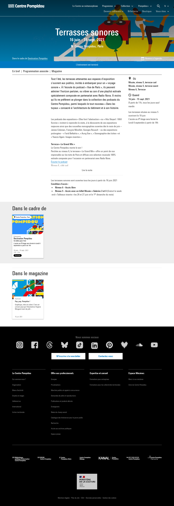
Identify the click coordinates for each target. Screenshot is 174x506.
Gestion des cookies (109, 498)
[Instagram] (19, 346)
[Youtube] (154, 346)
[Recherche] (158, 6)
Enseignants (55, 407)
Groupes (54, 379)
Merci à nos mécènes (135, 379)
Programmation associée (35, 71)
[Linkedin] (94, 346)
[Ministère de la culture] (87, 482)
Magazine (57, 71)
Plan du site (75, 498)
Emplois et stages (18, 396)
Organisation (16, 385)
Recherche (54, 423)
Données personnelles (93, 498)
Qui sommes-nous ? (19, 379)
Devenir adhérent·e (115, 11)
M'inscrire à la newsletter (68, 356)
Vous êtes (161, 11)
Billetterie (133, 11)
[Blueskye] (64, 346)
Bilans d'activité (17, 390)
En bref (16, 71)
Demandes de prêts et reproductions (63, 396)
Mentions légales (64, 498)
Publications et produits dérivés (62, 401)
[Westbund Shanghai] (135, 460)
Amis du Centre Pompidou (137, 385)
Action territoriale (18, 412)
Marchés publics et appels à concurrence (65, 390)
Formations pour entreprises (99, 379)
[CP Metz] (67, 460)
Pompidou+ (143, 5)
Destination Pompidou (38, 58)
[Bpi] (22, 460)
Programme (107, 5)
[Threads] (49, 346)
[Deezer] (124, 346)
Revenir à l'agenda (153, 58)
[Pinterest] (109, 346)
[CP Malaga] (87, 460)
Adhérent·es (16, 401)
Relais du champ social (59, 412)
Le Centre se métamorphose (86, 5)
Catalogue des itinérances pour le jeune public (67, 418)
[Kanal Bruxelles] (110, 460)
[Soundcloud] (139, 346)
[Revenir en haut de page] (167, 499)
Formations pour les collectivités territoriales (105, 385)
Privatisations (55, 385)
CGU (83, 498)
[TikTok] (79, 346)
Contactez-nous (105, 356)
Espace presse (55, 434)
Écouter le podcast (59, 161)
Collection (126, 5)
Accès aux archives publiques (61, 428)
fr (165, 5)
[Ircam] (46, 460)
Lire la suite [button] (87, 170)
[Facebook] (34, 346)
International (16, 407)
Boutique (148, 11)
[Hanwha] (155, 460)
